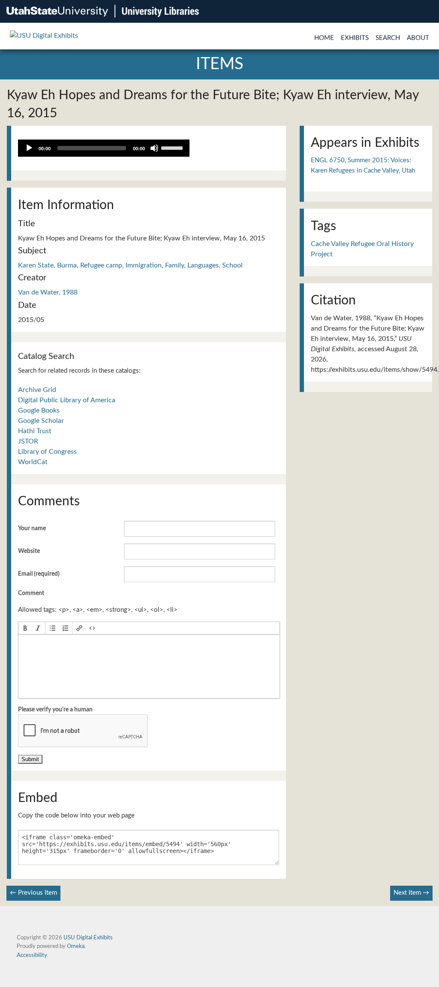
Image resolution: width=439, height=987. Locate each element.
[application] (103, 148)
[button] (25, 628)
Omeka (75, 946)
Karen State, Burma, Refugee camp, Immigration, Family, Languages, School (130, 265)
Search (388, 38)
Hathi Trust (34, 431)
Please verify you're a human (55, 710)
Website (29, 551)
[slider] (173, 147)
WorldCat (33, 462)
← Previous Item (33, 893)
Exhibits (355, 38)
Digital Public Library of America (66, 400)
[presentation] (25, 628)
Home (324, 38)
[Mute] (154, 148)
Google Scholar (41, 420)
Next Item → (411, 893)
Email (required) (39, 574)
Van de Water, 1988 (48, 292)
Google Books (39, 410)
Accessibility (32, 955)
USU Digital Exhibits (88, 937)
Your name (32, 528)
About (418, 38)
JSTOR (28, 441)
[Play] (29, 148)
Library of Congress (47, 451)
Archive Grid (37, 389)
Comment (31, 593)
